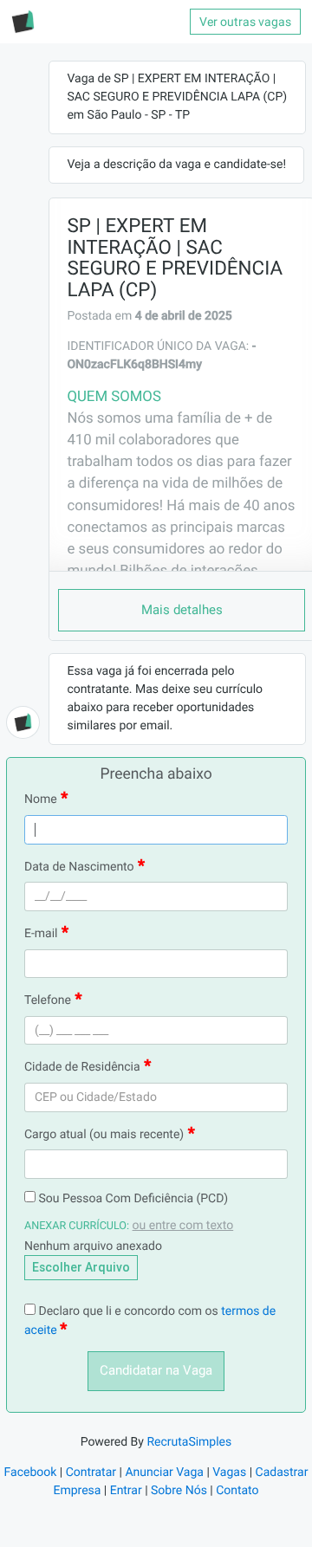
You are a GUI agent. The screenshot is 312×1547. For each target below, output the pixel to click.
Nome (40, 799)
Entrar (126, 1491)
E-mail (41, 934)
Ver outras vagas (245, 22)
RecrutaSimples (188, 1442)
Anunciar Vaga (164, 1472)
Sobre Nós (179, 1491)
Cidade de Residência (82, 1067)
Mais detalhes (182, 610)
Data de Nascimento (79, 867)
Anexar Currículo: (76, 1226)
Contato (237, 1491)
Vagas (229, 1472)
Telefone (47, 1000)
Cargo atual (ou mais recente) (104, 1135)
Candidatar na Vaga (156, 1370)
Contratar (91, 1472)
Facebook (30, 1472)
